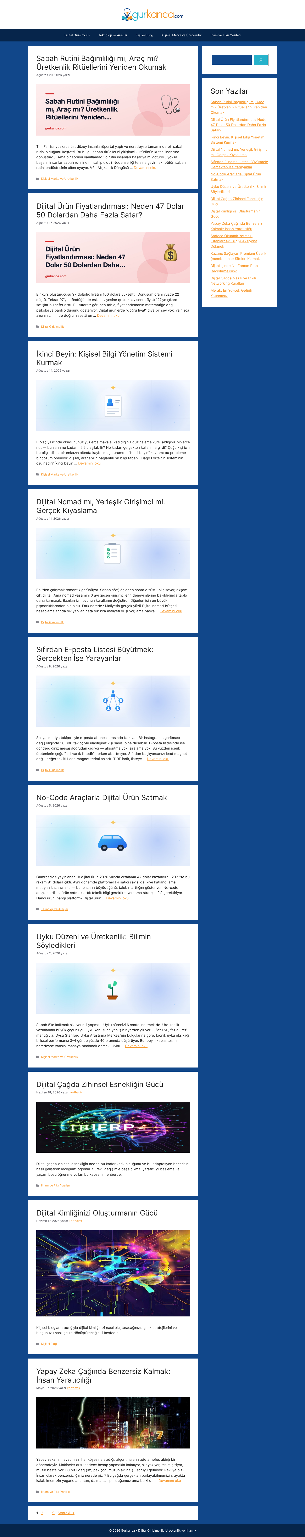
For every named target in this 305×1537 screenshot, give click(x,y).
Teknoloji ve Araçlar (112, 35)
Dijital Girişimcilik (77, 35)
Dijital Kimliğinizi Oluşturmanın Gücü (97, 1212)
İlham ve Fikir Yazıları (225, 35)
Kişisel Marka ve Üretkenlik (181, 35)
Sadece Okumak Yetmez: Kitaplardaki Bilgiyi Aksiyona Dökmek (234, 241)
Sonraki (66, 1513)
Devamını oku (145, 168)
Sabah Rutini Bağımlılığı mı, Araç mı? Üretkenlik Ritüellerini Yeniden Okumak (101, 62)
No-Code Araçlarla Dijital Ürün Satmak (101, 797)
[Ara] (261, 60)
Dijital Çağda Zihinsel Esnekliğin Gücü (99, 1084)
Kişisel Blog (144, 35)
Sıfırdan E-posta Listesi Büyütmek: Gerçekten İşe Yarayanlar (94, 653)
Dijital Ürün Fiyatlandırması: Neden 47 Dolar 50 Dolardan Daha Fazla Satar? (110, 210)
